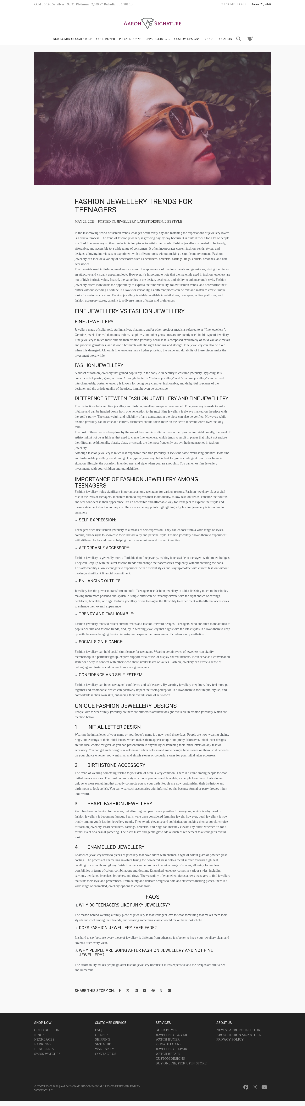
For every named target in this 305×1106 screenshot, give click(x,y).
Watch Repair (168, 1054)
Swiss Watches (47, 1054)
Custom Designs (170, 1058)
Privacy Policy (230, 1039)
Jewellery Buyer (171, 1035)
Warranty (104, 1049)
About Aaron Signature (238, 1035)
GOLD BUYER (105, 39)
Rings (39, 1035)
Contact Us (105, 1054)
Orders (102, 1035)
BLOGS (208, 39)
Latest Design (150, 221)
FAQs (99, 1030)
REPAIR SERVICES (157, 39)
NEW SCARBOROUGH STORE (72, 39)
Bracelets (44, 1049)
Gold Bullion (47, 1030)
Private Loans (168, 1044)
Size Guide (104, 1044)
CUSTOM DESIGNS (187, 39)
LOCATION (224, 39)
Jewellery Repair (171, 1049)
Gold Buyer (167, 1030)
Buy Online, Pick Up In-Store (181, 1063)
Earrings (42, 1044)
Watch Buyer (168, 1039)
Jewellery (126, 221)
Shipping (102, 1039)
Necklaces (44, 1039)
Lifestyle (173, 221)
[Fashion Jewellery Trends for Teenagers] (152, 159)
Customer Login (233, 4)
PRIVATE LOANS (130, 39)
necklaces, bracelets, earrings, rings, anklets (173, 259)
